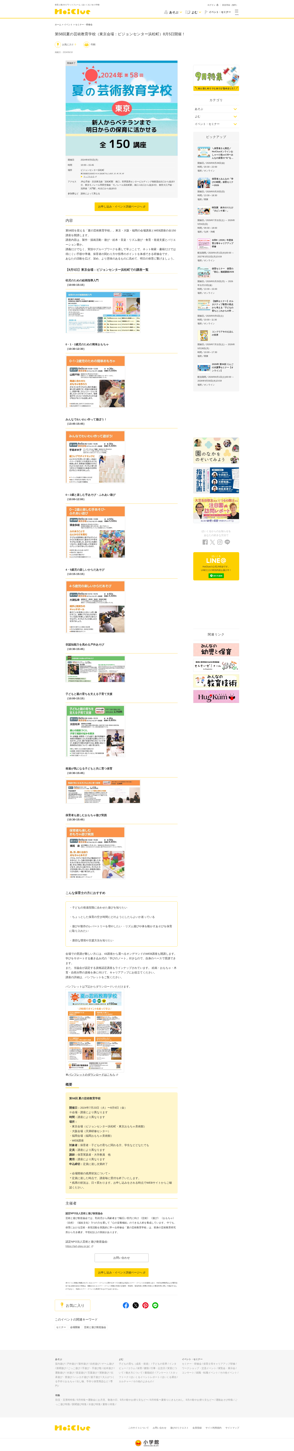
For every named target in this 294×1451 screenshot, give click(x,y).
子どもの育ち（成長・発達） (135, 1363)
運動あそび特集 (224, 1400)
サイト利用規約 (213, 1427)
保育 (139, 1368)
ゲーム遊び (108, 1363)
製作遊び (83, 1363)
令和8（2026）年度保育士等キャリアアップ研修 (222, 243)
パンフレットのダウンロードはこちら (91, 1074)
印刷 (93, 44)
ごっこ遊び (74, 1368)
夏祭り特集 (109, 1404)
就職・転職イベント (207, 1372)
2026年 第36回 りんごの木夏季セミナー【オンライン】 (222, 367)
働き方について (134, 1372)
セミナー (61, 1327)
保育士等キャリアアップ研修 (219, 1363)
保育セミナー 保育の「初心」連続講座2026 (223, 270)
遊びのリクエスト (179, 1427)
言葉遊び (92, 1372)
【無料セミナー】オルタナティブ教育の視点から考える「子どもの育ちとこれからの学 (222, 306)
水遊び (70, 1372)
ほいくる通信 (169, 1377)
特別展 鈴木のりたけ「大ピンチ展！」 (222, 209)
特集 (57, 1395)
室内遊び (60, 1363)
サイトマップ (232, 1427)
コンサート (188, 1372)
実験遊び (104, 1372)
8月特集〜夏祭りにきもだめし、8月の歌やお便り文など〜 (182, 1400)
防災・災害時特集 (65, 1400)
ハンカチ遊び (81, 1377)
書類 (146, 1368)
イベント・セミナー (207, 124)
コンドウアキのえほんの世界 (222, 333)
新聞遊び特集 (79, 1404)
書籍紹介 (149, 1372)
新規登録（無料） (230, 5)
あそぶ (199, 108)
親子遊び (95, 1377)
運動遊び (60, 1372)
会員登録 (197, 1427)
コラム (131, 1368)
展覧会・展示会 (226, 1368)
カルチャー (125, 1381)
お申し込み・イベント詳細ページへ (120, 206)
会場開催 (75, 1327)
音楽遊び (81, 1372)
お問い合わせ (121, 1257)
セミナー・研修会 (83, 24)
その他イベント (228, 1372)
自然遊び (95, 1363)
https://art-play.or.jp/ (78, 1246)
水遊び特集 (95, 1404)
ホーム (58, 24)
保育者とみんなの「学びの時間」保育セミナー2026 (222, 182)
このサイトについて (138, 1427)
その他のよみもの (143, 1381)
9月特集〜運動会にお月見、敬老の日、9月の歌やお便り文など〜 (112, 1400)
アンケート (162, 1372)
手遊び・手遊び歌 (92, 1368)
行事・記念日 (158, 1368)
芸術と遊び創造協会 (95, 1327)
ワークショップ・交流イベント (199, 1368)
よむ (197, 116)
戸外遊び (72, 1363)
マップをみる (88, 177)
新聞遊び (61, 1368)
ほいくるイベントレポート (145, 1377)
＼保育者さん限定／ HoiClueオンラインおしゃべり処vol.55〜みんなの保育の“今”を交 (222, 153)
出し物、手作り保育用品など (92, 1381)
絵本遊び (108, 1368)
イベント (68, 24)
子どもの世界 (160, 1363)
